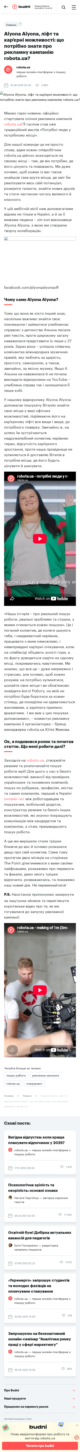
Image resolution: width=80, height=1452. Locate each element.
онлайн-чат (14, 798)
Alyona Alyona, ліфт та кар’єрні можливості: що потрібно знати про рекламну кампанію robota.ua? (36, 1100)
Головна (9, 1095)
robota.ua (12, 123)
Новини (27, 1095)
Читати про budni (40, 1446)
